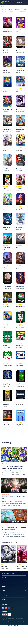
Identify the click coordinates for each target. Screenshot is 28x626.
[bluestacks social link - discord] (3, 608)
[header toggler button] (26, 2)
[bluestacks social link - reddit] (6, 608)
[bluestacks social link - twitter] (12, 608)
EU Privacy (22, 621)
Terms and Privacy (5, 621)
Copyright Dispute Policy (14, 621)
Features (4, 586)
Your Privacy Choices (15, 625)
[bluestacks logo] (5, 2)
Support (4, 599)
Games (3, 582)
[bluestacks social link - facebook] (9, 608)
